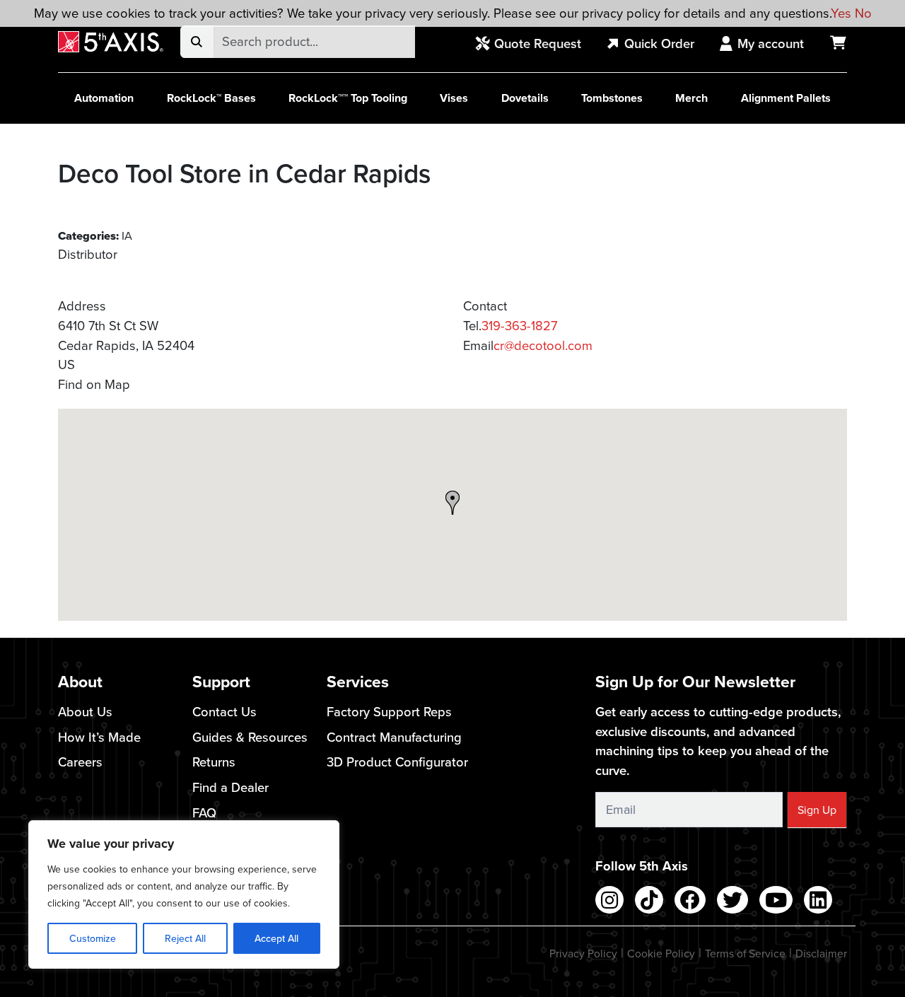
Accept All (276, 938)
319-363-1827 (519, 325)
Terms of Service (745, 953)
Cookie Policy (661, 953)
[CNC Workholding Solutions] (110, 42)
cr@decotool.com (543, 345)
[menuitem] (536, 44)
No (863, 13)
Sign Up (817, 809)
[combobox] (314, 41)
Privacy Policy (583, 953)
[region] (183, 894)
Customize (92, 938)
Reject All (185, 938)
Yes (841, 13)
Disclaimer (821, 953)
